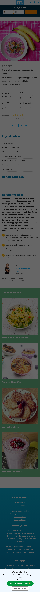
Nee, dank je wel (20, 588)
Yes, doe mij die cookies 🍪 (20, 583)
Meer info (20, 579)
